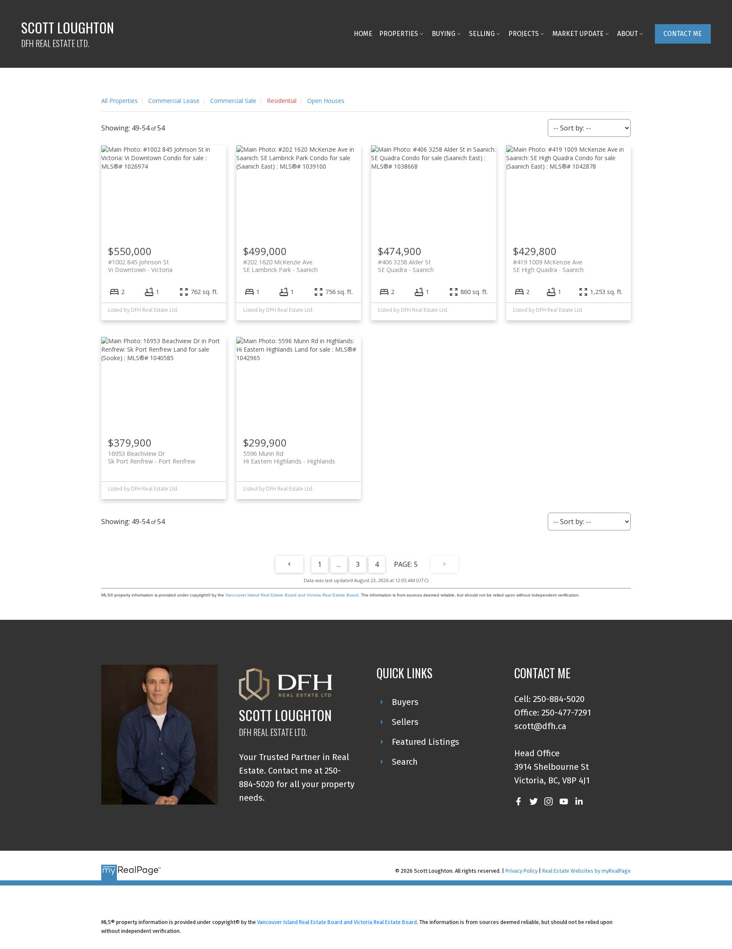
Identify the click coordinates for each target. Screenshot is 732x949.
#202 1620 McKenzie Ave (280, 265)
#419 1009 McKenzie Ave (548, 265)
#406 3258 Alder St (406, 265)
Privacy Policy (521, 871)
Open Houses (325, 101)
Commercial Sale (233, 101)
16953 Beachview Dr (151, 457)
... (339, 564)
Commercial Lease (174, 101)
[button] (683, 33)
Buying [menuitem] (443, 34)
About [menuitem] (627, 34)
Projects (523, 34)
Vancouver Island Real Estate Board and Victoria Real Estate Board (291, 595)
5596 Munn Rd (289, 457)
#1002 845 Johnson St (140, 265)
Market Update (578, 34)
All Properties (119, 101)
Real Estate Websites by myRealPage (586, 871)
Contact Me (682, 34)
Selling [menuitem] (482, 34)
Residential (282, 101)
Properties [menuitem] (398, 34)
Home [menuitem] (363, 34)
